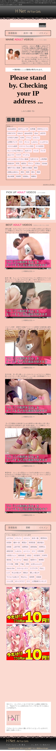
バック (36, 150)
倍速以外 (11, 163)
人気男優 (43, 159)
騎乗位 (33, 176)
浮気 (27, 564)
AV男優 (32, 129)
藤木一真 (16, 542)
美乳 (22, 172)
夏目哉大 (40, 542)
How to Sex (11, 568)
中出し (42, 568)
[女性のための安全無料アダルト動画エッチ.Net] (39, 745)
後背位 (23, 163)
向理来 (9, 542)
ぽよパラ (11, 155)
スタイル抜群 (12, 146)
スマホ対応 (40, 146)
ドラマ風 (10, 564)
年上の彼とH (16, 573)
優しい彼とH (34, 573)
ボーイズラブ (20, 581)
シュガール (44, 142)
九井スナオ (34, 159)
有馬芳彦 (32, 542)
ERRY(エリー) (42, 129)
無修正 (26, 560)
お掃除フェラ (12, 142)
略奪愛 (41, 560)
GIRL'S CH (11, 133)
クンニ (27, 142)
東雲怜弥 (43, 538)
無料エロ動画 (27, 168)
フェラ (42, 150)
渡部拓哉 (33, 547)
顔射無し (26, 176)
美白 (33, 172)
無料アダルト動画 (14, 168)
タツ (33, 551)
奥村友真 (21, 555)
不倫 (22, 564)
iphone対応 (28, 133)
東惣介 (24, 542)
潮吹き (25, 573)
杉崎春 (9, 547)
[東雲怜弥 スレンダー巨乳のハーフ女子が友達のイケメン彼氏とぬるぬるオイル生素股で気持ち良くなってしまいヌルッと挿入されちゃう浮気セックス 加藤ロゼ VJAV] (42, 218)
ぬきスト (28, 150)
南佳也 (9, 560)
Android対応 (12, 129)
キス (20, 142)
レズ (8, 573)
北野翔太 (25, 547)
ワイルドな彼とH (13, 577)
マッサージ (17, 560)
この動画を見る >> (28, 271)
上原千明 (16, 547)
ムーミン (27, 551)
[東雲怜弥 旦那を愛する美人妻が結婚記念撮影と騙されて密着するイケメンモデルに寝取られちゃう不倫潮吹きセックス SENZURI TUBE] (13, 218)
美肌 (38, 172)
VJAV (22, 137)
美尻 (27, 172)
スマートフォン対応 (26, 146)
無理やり (33, 560)
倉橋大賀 (10, 551)
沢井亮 (44, 555)
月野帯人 (42, 547)
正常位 (37, 163)
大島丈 (29, 555)
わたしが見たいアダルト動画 (18, 159)
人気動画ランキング (39, 581)
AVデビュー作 (23, 129)
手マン (30, 163)
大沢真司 (37, 555)
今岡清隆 (40, 551)
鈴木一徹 (28, 33)
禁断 (28, 527)
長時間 (18, 176)
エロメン (36, 137)
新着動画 (12, 33)
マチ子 (18, 155)
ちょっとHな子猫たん (15, 150)
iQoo (36, 133)
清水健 (44, 163)
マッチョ (26, 155)
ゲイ (28, 581)
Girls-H (20, 133)
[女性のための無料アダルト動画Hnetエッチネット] (28, 12)
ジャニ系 (10, 581)
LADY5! (42, 133)
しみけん (34, 142)
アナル (28, 137)
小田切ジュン (11, 555)
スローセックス (22, 568)
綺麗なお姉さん (13, 172)
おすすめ (10, 538)
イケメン (43, 33)
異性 (35, 168)
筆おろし (24, 577)
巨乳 (17, 163)
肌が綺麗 (11, 176)
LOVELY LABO (13, 137)
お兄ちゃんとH (36, 564)
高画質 (38, 577)
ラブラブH (33, 568)
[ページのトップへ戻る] (17, 745)
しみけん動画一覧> (28, 111)
